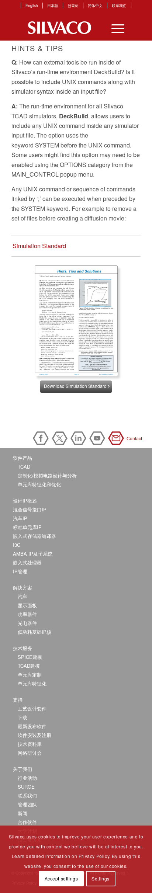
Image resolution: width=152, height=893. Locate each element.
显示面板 (27, 605)
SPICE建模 (30, 656)
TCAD (24, 466)
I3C (16, 544)
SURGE (26, 786)
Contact (117, 438)
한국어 (73, 5)
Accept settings (61, 878)
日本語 (52, 5)
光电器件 (27, 622)
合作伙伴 (27, 822)
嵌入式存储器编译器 (34, 535)
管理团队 (27, 804)
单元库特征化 (32, 683)
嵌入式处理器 (27, 562)
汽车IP (20, 518)
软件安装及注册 (34, 735)
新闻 (22, 813)
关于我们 (22, 768)
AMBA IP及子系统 (32, 553)
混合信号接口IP (29, 509)
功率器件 (27, 614)
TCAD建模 (29, 665)
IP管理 (20, 571)
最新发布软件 (32, 726)
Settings (100, 878)
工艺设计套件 (32, 708)
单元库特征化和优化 (39, 484)
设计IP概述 (25, 500)
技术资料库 (30, 743)
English (31, 5)
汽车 (22, 596)
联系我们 (119, 5)
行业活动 (27, 777)
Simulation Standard (39, 246)
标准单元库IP (27, 527)
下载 (22, 717)
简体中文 (95, 5)
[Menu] (114, 27)
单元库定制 (30, 674)
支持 (18, 699)
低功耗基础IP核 (34, 631)
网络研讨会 (30, 752)
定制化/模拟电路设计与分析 (47, 475)
